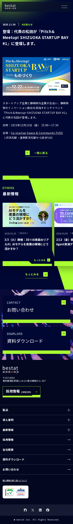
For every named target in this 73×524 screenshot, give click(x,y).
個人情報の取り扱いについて (15, 480)
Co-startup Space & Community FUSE (37, 133)
